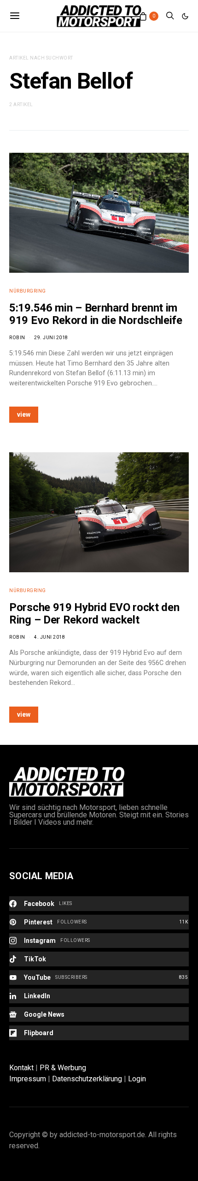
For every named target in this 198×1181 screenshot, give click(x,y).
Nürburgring (27, 291)
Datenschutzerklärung (87, 1078)
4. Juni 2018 (49, 637)
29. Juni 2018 (51, 337)
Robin (17, 337)
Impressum (27, 1078)
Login (137, 1078)
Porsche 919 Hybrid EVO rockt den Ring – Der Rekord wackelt (94, 613)
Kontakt (21, 1067)
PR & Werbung (63, 1067)
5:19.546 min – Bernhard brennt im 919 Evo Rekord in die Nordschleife (95, 314)
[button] (185, 16)
